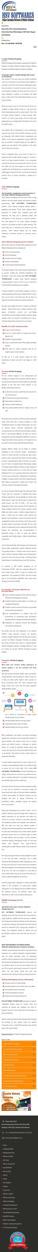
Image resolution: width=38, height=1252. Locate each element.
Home (5, 1145)
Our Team (6, 1160)
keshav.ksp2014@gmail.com (13, 1138)
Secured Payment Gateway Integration (15, 1076)
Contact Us (6, 1190)
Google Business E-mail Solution (13, 1081)
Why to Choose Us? (9, 1164)
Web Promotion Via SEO (10, 1054)
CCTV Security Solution (10, 1086)
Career (5, 1179)
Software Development (10, 1205)
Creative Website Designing (11, 1044)
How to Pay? (7, 1171)
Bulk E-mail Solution (9, 1070)
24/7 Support (7, 1182)
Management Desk (8, 1153)
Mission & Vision (8, 1156)
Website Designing (8, 1201)
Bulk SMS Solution (8, 1065)
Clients (5, 1175)
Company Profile (8, 1149)
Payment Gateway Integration (12, 1224)
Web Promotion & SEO (10, 1209)
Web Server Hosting (9, 1197)
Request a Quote (8, 1194)
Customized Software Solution (12, 1049)
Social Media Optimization (11, 1060)
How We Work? (7, 1168)
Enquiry (5, 1186)
